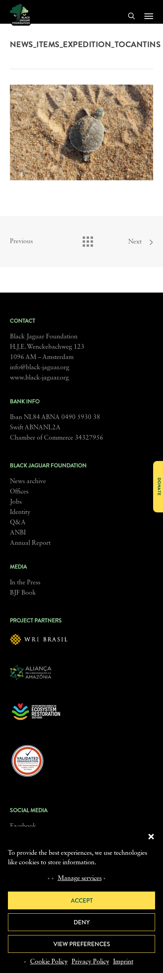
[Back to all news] (87, 240)
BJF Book (23, 593)
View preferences (81, 944)
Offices (19, 492)
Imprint (123, 962)
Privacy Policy (90, 962)
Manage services (80, 878)
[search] (131, 16)
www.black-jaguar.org (39, 378)
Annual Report (30, 543)
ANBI (18, 533)
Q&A (18, 523)
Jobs (16, 502)
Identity (20, 512)
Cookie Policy (49, 962)
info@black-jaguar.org (39, 368)
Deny (82, 922)
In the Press (25, 583)
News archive (28, 481)
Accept (82, 900)
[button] (151, 837)
